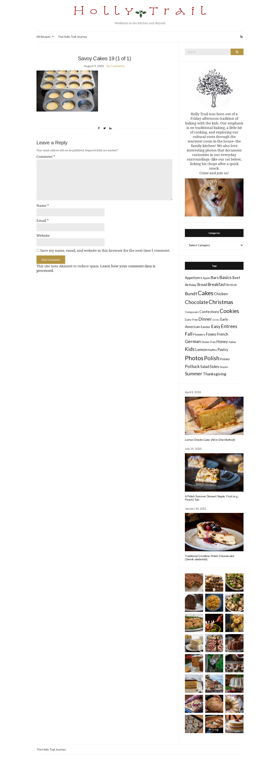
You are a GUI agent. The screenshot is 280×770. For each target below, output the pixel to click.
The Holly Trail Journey (72, 36)
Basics (225, 277)
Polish (211, 358)
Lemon (201, 349)
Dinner (205, 318)
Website (43, 235)
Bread (202, 284)
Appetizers (193, 278)
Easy (215, 326)
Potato (225, 359)
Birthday (191, 285)
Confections (209, 312)
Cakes (205, 292)
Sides (214, 366)
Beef (236, 278)
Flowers (199, 334)
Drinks (216, 319)
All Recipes (43, 36)
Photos (194, 357)
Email (42, 220)
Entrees (229, 326)
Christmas (221, 302)
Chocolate (196, 302)
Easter (206, 327)
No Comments (115, 66)
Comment (45, 156)
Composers (192, 312)
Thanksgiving (214, 373)
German (193, 341)
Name (42, 205)
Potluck (192, 366)
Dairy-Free (191, 319)
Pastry (222, 349)
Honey (222, 341)
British (231, 285)
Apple (206, 278)
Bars (215, 277)
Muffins (212, 350)
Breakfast (217, 284)
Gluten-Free (208, 342)
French (222, 334)
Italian (232, 342)
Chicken (221, 293)
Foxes (211, 334)
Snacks (224, 367)
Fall (188, 334)
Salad (204, 366)
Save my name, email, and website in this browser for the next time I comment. (105, 250)
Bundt (191, 293)
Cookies (229, 311)
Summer (193, 373)
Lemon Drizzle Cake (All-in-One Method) (210, 439)
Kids (190, 349)
